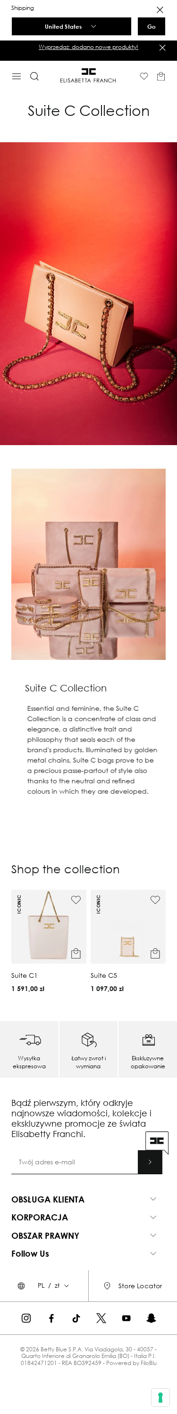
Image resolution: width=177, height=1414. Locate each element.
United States (63, 26)
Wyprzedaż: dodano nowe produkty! (88, 47)
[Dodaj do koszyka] (76, 953)
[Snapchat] (151, 1318)
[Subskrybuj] (150, 1162)
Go (151, 26)
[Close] (160, 10)
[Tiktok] (76, 1318)
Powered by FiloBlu (131, 1363)
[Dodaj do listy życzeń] (76, 900)
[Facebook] (51, 1318)
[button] (88, 47)
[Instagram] (26, 1318)
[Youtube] (126, 1318)
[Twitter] (101, 1318)
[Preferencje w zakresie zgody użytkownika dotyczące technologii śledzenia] (160, 1397)
